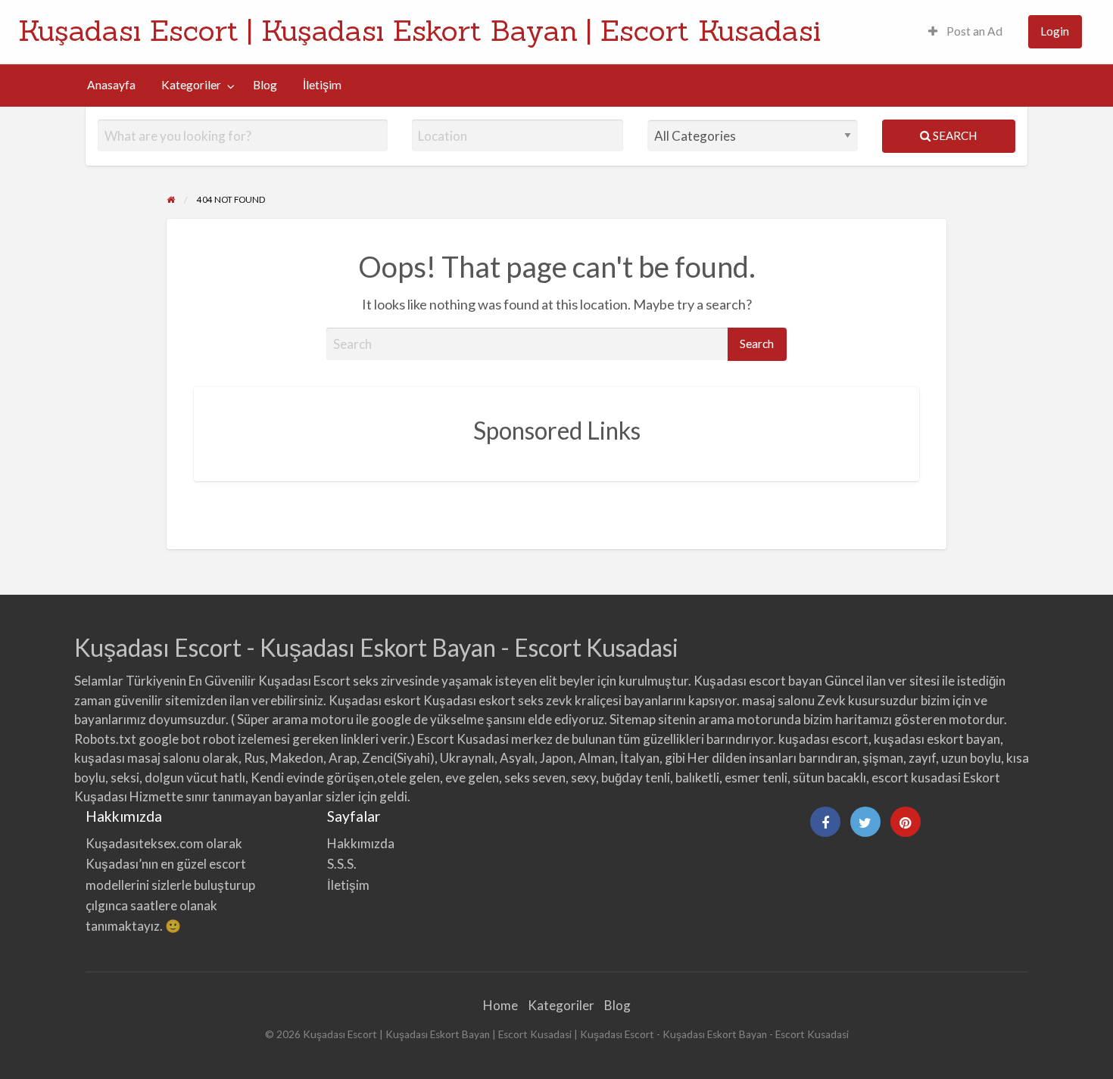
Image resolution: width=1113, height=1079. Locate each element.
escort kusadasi (916, 777)
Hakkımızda (360, 843)
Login (1054, 31)
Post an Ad (973, 31)
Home (500, 1005)
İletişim (322, 85)
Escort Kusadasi (463, 739)
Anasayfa (111, 85)
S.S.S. (342, 864)
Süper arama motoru (295, 719)
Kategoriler (191, 85)
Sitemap (633, 719)
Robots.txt (105, 739)
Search (954, 135)
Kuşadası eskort (375, 700)
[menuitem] (965, 32)
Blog (265, 85)
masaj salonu (778, 700)
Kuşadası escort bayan (758, 681)
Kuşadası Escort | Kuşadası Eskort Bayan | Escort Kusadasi (419, 30)
